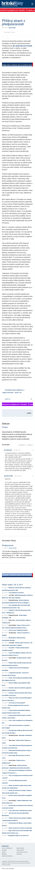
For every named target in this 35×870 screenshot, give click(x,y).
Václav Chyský (12, 548)
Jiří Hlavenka (12, 633)
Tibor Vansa (12, 740)
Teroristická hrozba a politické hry (14, 390)
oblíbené (30, 445)
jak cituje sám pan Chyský (22, 46)
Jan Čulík (11, 595)
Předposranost (7, 545)
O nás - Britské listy (7, 848)
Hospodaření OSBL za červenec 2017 (18, 835)
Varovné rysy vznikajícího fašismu (18, 630)
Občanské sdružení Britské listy (20, 861)
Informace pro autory (22, 852)
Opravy (4, 852)
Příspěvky (19, 854)
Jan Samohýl (8, 450)
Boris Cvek (12, 620)
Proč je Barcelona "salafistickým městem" (20, 810)
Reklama (4, 854)
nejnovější (22, 445)
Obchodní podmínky (7, 856)
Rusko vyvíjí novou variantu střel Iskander (20, 828)
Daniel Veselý (12, 765)
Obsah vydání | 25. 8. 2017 (12, 584)
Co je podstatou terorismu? (16, 592)
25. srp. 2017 (17, 450)
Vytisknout (7, 399)
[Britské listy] (17, 65)
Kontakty (4, 850)
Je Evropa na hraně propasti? (17, 703)
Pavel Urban (12, 28)
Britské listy (14, 4)
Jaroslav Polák (8, 476)
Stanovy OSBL (20, 848)
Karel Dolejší (12, 625)
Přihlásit (5, 427)
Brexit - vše (18, 392)
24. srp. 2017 (18, 476)
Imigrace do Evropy (7, 392)
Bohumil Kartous (13, 600)
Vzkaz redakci (20, 850)
